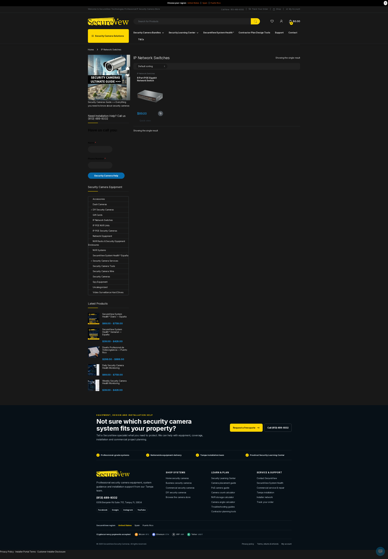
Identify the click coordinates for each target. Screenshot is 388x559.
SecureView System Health (270, 483)
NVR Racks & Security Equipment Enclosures (106, 243)
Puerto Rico (216, 3)
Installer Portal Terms (25, 551)
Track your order (265, 502)
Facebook (102, 510)
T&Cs (141, 39)
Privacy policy (248, 544)
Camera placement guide (223, 483)
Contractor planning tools (223, 511)
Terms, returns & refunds (268, 544)
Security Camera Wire (103, 271)
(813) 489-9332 (106, 497)
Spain (204, 3)
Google (115, 510)
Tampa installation (265, 492)
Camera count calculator (223, 492)
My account (286, 544)
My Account (294, 9)
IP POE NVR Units (101, 225)
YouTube (141, 510)
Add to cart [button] (160, 113)
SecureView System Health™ (218, 32)
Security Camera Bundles (147, 32)
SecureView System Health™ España (110, 255)
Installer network (265, 497)
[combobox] (192, 21)
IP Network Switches (146, 73)
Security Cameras (101, 276)
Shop (278, 9)
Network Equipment (102, 236)
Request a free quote (246, 427)
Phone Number (97, 158)
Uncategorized (100, 287)
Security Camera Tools (104, 266)
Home (91, 49)
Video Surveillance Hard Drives (108, 292)
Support (279, 32)
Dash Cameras (100, 204)
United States (193, 3)
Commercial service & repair (270, 487)
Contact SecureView (267, 478)
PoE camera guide (220, 487)
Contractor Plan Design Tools (254, 32)
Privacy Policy (7, 551)
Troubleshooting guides (223, 506)
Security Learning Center (182, 32)
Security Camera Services (105, 260)
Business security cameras (179, 483)
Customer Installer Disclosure (51, 551)
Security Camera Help (106, 175)
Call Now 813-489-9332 (232, 9)
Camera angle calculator (223, 502)
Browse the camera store (178, 497)
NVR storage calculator (222, 497)
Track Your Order (260, 9)
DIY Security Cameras (103, 209)
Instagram (128, 510)
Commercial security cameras (180, 487)
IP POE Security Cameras (105, 230)
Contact (292, 32)
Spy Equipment (100, 282)
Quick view (145, 120)
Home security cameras (177, 478)
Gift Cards (97, 215)
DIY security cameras (176, 492)
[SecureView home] (125, 474)
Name (92, 142)
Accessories (99, 199)
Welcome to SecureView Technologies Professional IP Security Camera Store (124, 9)
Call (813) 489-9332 (278, 427)
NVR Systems (99, 250)
